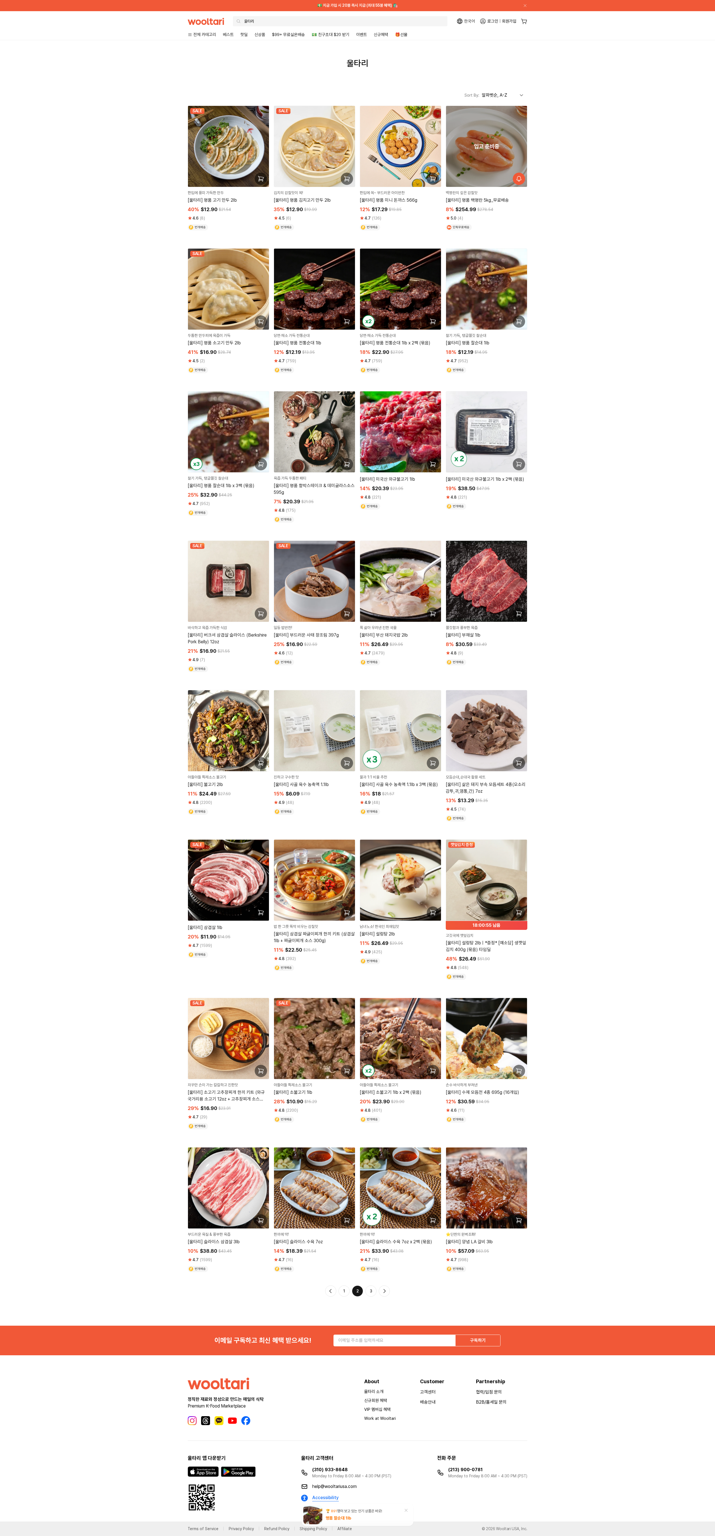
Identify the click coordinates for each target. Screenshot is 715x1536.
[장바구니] (524, 21)
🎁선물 (401, 34)
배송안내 (428, 1402)
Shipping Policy (313, 1529)
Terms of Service (203, 1529)
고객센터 (428, 1392)
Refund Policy (276, 1529)
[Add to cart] (261, 179)
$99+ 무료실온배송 (288, 34)
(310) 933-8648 (330, 1469)
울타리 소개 (373, 1391)
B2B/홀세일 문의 (491, 1402)
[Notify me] (519, 179)
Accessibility (325, 1497)
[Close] (522, 5)
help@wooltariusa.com (334, 1486)
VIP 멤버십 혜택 (377, 1409)
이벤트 (361, 34)
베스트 (228, 34)
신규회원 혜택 (375, 1400)
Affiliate (344, 1529)
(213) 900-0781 (465, 1469)
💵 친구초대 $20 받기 (330, 34)
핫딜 (244, 34)
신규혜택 (381, 34)
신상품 (259, 34)
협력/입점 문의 (489, 1392)
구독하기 (478, 1340)
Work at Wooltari (380, 1418)
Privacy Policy (241, 1529)
